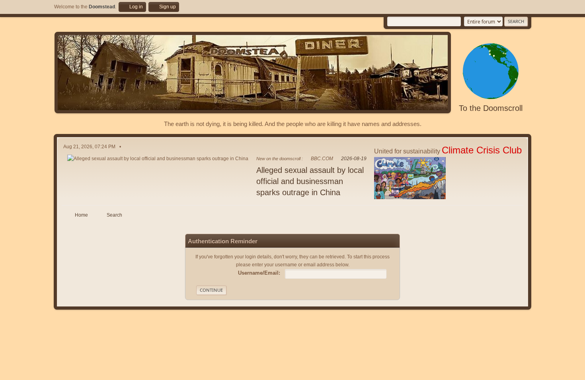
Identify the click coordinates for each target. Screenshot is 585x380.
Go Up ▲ (522, 372)
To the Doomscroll (491, 108)
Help (468, 372)
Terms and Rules (492, 372)
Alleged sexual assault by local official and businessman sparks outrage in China (310, 181)
